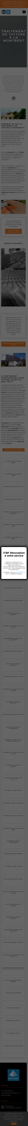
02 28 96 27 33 (20, 572)
